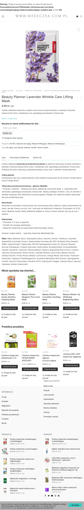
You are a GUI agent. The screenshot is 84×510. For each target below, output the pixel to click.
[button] (12, 138)
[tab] (4, 157)
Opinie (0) (37, 157)
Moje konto (48, 386)
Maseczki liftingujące (33, 90)
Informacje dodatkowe (19, 157)
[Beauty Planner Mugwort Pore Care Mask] (77, 97)
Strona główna (8, 90)
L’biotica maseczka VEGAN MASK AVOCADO (30, 358)
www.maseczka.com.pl (42, 16)
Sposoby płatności (51, 403)
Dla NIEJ (19, 90)
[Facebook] (45, 495)
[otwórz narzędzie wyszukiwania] (81, 16)
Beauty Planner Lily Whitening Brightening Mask (71, 297)
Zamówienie (49, 399)
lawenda (27, 147)
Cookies (5, 419)
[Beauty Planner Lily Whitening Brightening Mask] (81, 97)
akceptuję (75, 505)
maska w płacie (42, 147)
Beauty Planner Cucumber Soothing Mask (51, 297)
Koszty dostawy (50, 408)
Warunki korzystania (10, 410)
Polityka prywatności (10, 414)
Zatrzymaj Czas (47, 233)
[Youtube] (52, 495)
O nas (4, 397)
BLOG (4, 423)
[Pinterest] (58, 495)
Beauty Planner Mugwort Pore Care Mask (31, 297)
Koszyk (47, 390)
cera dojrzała (18, 147)
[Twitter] (48, 495)
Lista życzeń (49, 395)
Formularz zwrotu (51, 416)
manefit (33, 147)
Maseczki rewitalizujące (56, 144)
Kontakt (5, 401)
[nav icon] (3, 16)
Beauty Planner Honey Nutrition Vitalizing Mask (8, 297)
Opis (4, 157)
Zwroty (47, 412)
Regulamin (6, 406)
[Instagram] (55, 495)
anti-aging (9, 147)
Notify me (7, 133)
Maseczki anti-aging (24, 144)
